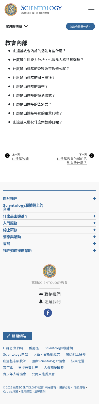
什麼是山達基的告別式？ (32, 104)
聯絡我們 (52, 294)
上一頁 (16, 154)
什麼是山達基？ (15, 216)
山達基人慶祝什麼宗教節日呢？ (37, 121)
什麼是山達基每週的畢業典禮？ (37, 113)
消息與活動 (12, 236)
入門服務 (10, 223)
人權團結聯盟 (54, 367)
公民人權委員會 (43, 373)
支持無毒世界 (28, 367)
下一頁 (83, 154)
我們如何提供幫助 (17, 250)
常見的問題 (14, 26)
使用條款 (26, 391)
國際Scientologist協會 (48, 360)
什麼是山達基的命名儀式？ (34, 95)
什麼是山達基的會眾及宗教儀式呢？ (41, 68)
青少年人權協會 (14, 373)
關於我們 (10, 198)
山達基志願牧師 (14, 360)
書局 (6, 243)
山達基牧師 (20, 158)
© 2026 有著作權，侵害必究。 (38, 387)
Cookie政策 (10, 391)
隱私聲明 (79, 387)
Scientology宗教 (15, 354)
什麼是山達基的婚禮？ (30, 86)
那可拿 (8, 367)
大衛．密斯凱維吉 (47, 354)
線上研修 (10, 229)
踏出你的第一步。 (80, 26)
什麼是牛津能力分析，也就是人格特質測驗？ (48, 59)
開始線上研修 (76, 354)
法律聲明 (39, 391)
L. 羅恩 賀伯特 (13, 347)
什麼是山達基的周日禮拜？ (34, 77)
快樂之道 (77, 360)
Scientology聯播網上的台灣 (23, 207)
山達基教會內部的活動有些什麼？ (39, 50)
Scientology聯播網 (59, 347)
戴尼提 (34, 347)
